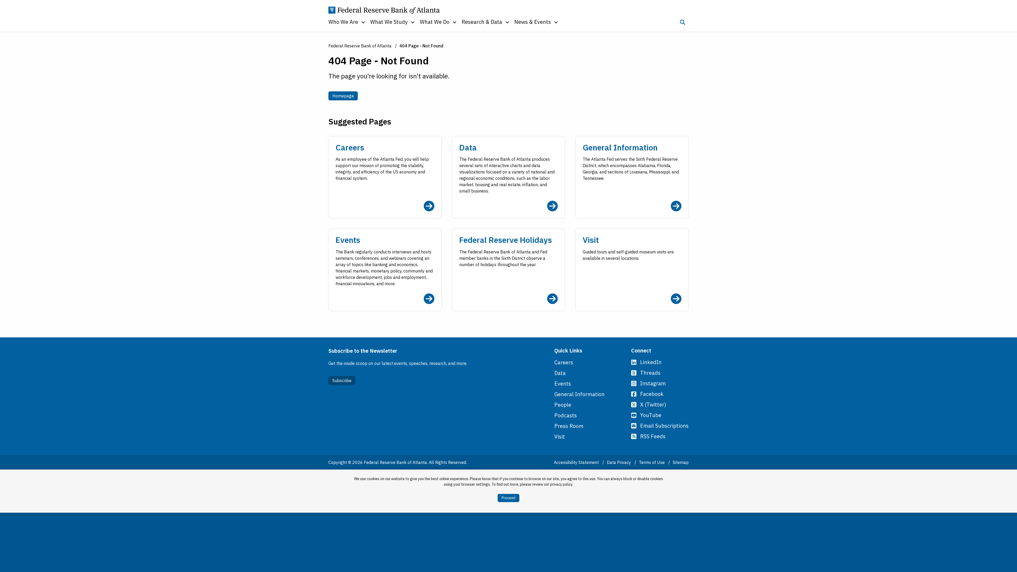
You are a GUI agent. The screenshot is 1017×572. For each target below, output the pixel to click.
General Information (579, 394)
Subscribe (341, 380)
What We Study (389, 21)
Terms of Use (652, 462)
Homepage (345, 96)
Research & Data (482, 21)
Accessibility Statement (577, 462)
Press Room (568, 426)
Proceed (508, 497)
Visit (559, 436)
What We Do (434, 21)
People (562, 404)
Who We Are (343, 21)
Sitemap (681, 462)
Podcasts (565, 415)
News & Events (532, 21)
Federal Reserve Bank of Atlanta (359, 45)
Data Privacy (619, 462)
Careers (563, 362)
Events (562, 383)
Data (560, 373)
